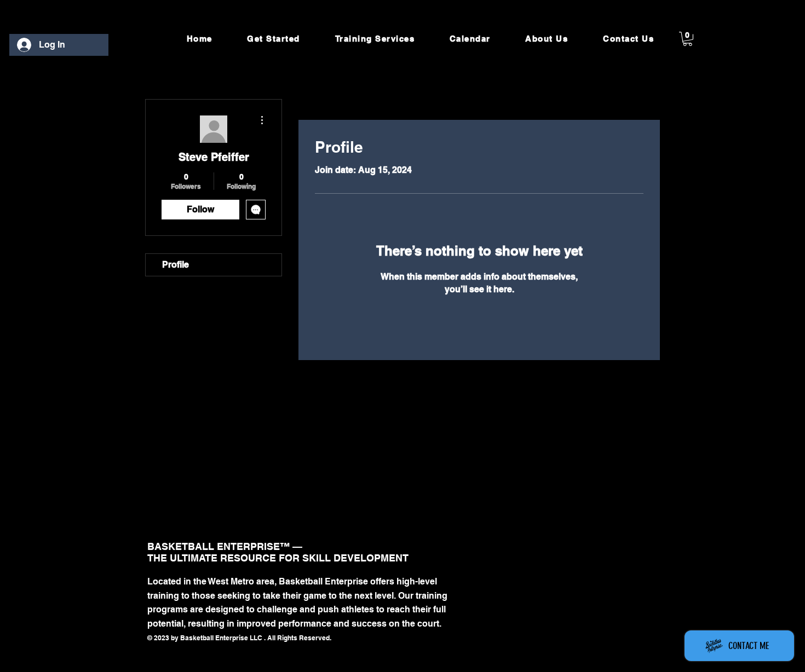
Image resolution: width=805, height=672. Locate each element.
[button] (687, 39)
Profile (175, 264)
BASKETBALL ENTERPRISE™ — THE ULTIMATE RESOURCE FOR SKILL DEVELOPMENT (278, 552)
